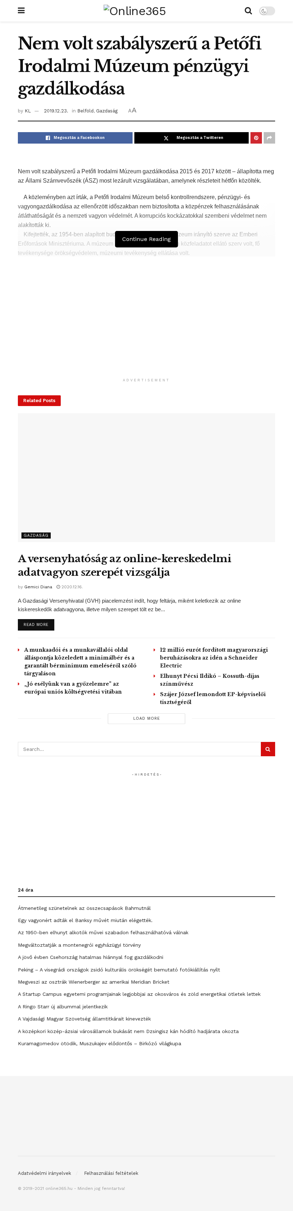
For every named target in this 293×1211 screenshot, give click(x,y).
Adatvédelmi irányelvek (44, 1173)
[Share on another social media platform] (269, 138)
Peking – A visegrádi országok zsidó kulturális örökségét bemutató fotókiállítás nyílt (119, 970)
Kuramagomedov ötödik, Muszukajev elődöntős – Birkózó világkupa (99, 1043)
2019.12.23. (56, 111)
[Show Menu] (21, 10)
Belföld (85, 111)
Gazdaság (107, 111)
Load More (146, 718)
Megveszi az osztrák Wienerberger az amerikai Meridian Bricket (93, 982)
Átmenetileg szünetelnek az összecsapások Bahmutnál (84, 908)
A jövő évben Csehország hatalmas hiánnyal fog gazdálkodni (90, 957)
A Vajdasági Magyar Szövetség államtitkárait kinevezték (84, 1019)
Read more (39, 624)
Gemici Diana (38, 586)
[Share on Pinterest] (256, 138)
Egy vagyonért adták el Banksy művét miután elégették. (85, 920)
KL (28, 111)
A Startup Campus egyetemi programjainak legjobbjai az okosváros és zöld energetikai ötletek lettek (139, 994)
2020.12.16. (71, 586)
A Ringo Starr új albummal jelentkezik (63, 1006)
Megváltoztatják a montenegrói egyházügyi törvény (79, 945)
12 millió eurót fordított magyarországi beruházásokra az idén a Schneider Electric (214, 658)
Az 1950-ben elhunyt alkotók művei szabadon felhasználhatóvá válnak (103, 932)
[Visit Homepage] (135, 11)
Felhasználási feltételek (111, 1173)
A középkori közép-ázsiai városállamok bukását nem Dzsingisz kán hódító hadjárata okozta (128, 1031)
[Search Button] (248, 10)
